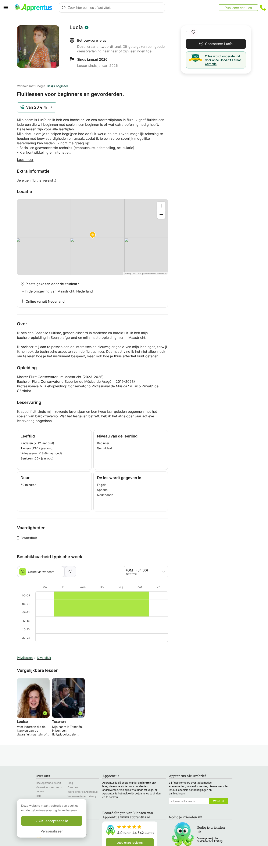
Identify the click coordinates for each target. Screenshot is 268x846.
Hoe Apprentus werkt (48, 782)
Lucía (76, 27)
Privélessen (25, 657)
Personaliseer (52, 831)
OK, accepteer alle (53, 821)
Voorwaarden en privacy (82, 796)
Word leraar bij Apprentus (83, 791)
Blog (70, 782)
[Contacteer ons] (263, 8)
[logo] (35, 7)
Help (38, 795)
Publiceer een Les (238, 7)
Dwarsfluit (29, 538)
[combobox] (112, 8)
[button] (193, 32)
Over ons (73, 787)
